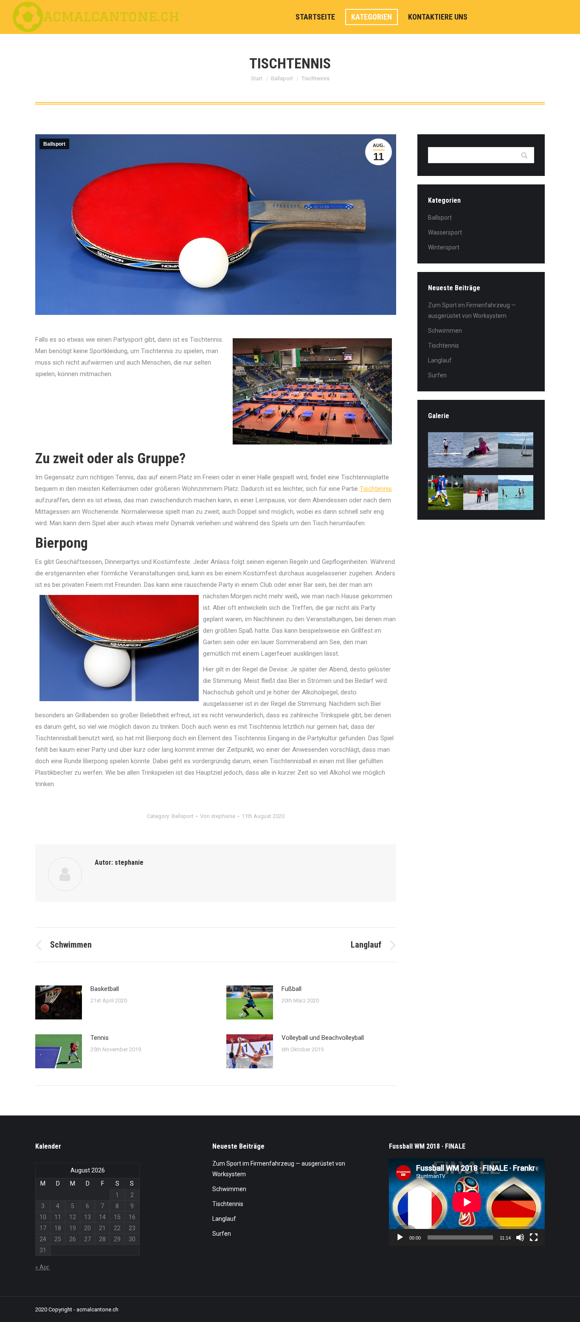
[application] (467, 1202)
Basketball (104, 989)
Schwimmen (445, 330)
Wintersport (443, 247)
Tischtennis (376, 489)
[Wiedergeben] (400, 1237)
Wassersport (445, 232)
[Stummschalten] (520, 1237)
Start (256, 78)
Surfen (437, 375)
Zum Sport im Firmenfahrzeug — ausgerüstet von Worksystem (472, 310)
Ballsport (282, 78)
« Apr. (42, 1267)
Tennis (99, 1038)
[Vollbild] (533, 1237)
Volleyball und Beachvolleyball (323, 1038)
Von (217, 816)
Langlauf (440, 360)
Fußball (291, 989)
